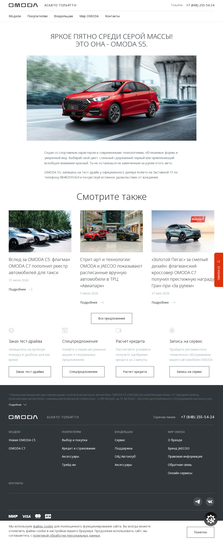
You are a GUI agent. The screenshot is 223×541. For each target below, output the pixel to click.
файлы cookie (43, 526)
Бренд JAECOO (178, 448)
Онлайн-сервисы (180, 473)
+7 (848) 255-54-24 (200, 5)
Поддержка (123, 448)
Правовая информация (185, 456)
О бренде (175, 440)
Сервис (120, 440)
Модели (15, 16)
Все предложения (111, 318)
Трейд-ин (69, 465)
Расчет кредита (135, 372)
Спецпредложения (83, 372)
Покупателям (37, 16)
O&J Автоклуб (125, 456)
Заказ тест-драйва (30, 372)
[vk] (210, 501)
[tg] (197, 501)
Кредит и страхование (78, 448)
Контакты (112, 16)
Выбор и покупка (74, 440)
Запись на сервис (189, 372)
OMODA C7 (17, 448)
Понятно (200, 532)
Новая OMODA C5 (22, 440)
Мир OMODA (89, 16)
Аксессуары (70, 456)
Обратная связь (180, 465)
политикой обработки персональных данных (66, 535)
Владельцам (63, 16)
